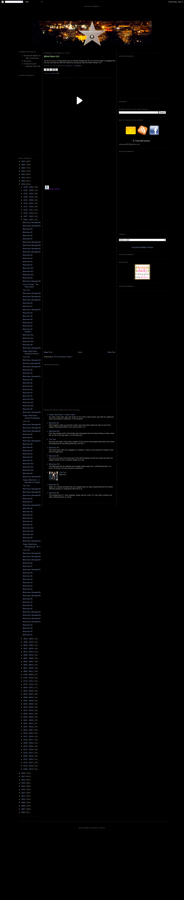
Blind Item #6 (27, 235)
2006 (23, 812)
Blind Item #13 (54, 464)
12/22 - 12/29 (28, 190)
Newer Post (48, 352)
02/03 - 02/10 (28, 756)
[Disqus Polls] (79, 153)
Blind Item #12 (28, 268)
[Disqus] (79, 215)
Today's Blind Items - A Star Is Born (62, 415)
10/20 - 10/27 (28, 220)
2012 (23, 793)
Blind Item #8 (27, 229)
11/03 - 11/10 (28, 213)
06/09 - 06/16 (28, 697)
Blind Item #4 (27, 255)
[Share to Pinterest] (56, 69)
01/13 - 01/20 (28, 766)
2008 (23, 806)
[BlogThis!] (48, 69)
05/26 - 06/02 (28, 704)
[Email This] (45, 69)
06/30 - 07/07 (28, 688)
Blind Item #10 (28, 275)
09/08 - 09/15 (28, 655)
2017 (23, 776)
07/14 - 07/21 (28, 681)
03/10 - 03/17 (28, 740)
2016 (23, 780)
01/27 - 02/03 (28, 759)
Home (80, 352)
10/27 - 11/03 (28, 216)
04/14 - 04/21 (28, 723)
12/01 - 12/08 (28, 200)
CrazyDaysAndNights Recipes (142, 247)
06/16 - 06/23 (28, 694)
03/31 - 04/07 (28, 730)
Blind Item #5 (27, 239)
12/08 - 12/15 (28, 197)
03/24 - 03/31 (28, 733)
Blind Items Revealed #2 (32, 249)
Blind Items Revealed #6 (32, 222)
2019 (23, 184)
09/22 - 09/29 (28, 648)
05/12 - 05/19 (28, 710)
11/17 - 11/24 (28, 207)
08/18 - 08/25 (28, 665)
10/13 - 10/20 (28, 639)
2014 (23, 786)
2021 (23, 178)
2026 (23, 161)
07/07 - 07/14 (28, 684)
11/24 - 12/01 (28, 203)
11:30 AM (68, 65)
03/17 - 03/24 (28, 736)
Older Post (111, 352)
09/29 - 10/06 (28, 645)
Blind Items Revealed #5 (32, 226)
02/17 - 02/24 (28, 749)
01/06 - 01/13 (28, 769)
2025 (23, 165)
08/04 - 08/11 (28, 671)
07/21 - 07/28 (28, 678)
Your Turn (26, 290)
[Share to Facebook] (53, 69)
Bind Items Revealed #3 (31, 363)
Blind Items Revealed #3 (32, 245)
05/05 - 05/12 (28, 714)
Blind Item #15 (54, 431)
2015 (23, 783)
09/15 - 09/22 (28, 652)
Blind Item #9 (27, 278)
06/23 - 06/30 (28, 691)
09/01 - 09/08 (28, 658)
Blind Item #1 (27, 265)
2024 (23, 168)
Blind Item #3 (27, 258)
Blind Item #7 (27, 232)
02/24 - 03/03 (28, 746)
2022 (23, 174)
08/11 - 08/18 (28, 668)
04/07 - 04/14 (28, 727)
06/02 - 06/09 (28, 701)
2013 (23, 789)
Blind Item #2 (27, 262)
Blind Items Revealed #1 (32, 252)
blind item (55, 73)
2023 (23, 171)
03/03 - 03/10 (28, 743)
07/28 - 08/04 (28, 675)
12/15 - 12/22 (28, 194)
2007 (23, 809)
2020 (23, 181)
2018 (23, 773)
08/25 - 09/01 (28, 661)
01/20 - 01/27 (28, 763)
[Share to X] (51, 69)
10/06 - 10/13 (28, 642)
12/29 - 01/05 (28, 187)
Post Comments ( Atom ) (63, 357)
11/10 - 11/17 (28, 210)
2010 (23, 799)
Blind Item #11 (28, 271)
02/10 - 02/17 (28, 753)
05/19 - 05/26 (28, 707)
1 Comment (77, 65)
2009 (23, 802)
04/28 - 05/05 (28, 717)
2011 (23, 796)
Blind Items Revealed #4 (32, 242)
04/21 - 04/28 (28, 720)
